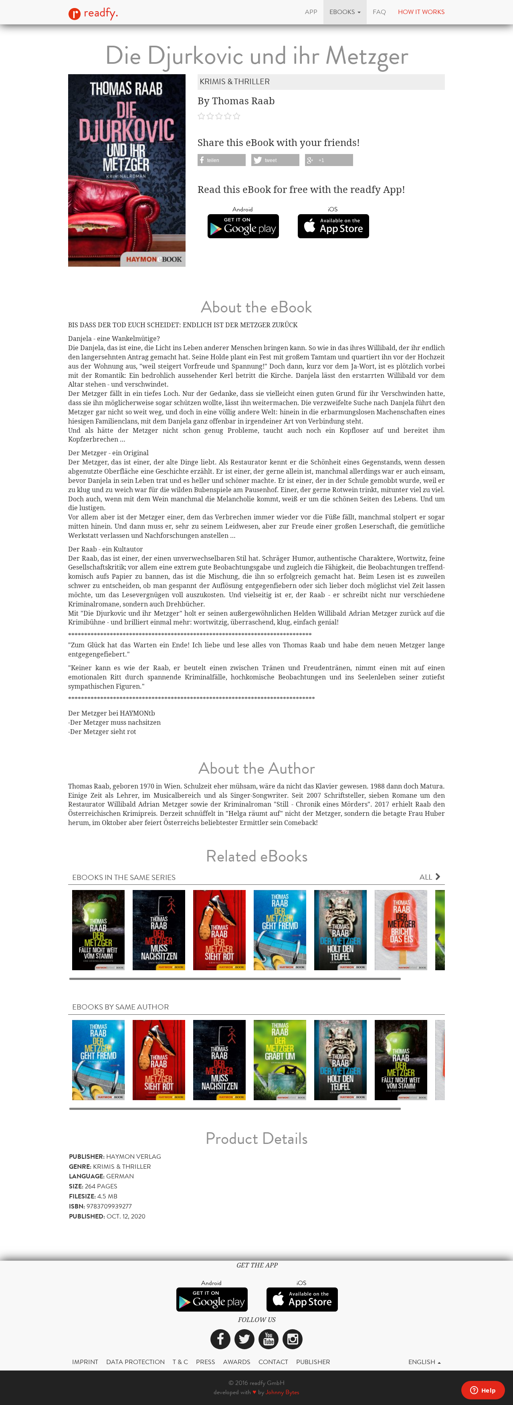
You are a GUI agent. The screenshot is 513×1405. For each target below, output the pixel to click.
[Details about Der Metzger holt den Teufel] (340, 930)
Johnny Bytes (282, 1392)
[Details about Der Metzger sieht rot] (219, 930)
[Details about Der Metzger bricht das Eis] (401, 930)
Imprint (85, 1361)
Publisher (313, 1361)
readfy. (99, 12)
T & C (180, 1361)
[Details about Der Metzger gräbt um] (280, 1059)
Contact (273, 1361)
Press (205, 1361)
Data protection (135, 1361)
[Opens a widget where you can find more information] (483, 1391)
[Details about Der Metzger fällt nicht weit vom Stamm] (98, 930)
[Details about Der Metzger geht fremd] (280, 930)
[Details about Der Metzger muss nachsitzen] (159, 930)
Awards (236, 1361)
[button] (345, 12)
